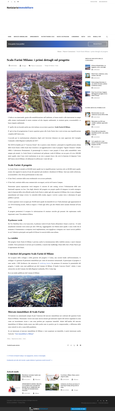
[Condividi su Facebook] (68, 345)
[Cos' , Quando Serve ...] (87, 142)
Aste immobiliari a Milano (24, 334)
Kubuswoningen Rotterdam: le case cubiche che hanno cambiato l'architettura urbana (99, 84)
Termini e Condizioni (12, 402)
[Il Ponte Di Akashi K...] (87, 67)
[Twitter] (11, 1)
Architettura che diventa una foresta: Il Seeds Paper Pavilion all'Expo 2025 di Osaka (70, 385)
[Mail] (18, 1)
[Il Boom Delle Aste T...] (87, 132)
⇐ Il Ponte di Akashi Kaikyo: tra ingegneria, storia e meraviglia (26, 356)
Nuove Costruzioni (69, 51)
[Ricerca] (107, 36)
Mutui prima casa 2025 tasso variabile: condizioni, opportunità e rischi (99, 123)
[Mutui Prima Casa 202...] (87, 122)
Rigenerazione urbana (17, 338)
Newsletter (93, 1)
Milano (8, 338)
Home (59, 51)
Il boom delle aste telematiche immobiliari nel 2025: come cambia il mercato (99, 133)
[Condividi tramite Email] (80, 345)
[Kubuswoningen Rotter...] (87, 83)
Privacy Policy (21, 402)
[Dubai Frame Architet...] (87, 75)
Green (24, 338)
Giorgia (23, 65)
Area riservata (103, 1)
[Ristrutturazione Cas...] (87, 114)
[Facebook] (8, 1)
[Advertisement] (57, 22)
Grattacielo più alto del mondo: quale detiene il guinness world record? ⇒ (29, 360)
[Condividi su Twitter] (74, 345)
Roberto (75, 379)
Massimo (37, 379)
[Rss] (14, 1)
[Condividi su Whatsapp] (71, 345)
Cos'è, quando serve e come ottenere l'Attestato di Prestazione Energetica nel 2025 (99, 143)
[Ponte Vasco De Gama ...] (87, 93)
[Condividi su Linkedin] (77, 345)
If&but (37, 393)
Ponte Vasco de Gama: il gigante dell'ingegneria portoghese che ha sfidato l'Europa (99, 94)
